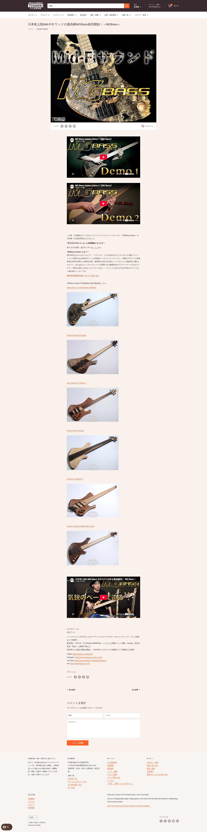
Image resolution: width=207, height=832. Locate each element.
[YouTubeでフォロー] (173, 821)
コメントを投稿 (77, 743)
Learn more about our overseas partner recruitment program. (128, 806)
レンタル (110, 780)
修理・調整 (94, 15)
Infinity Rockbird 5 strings (76, 335)
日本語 (31, 817)
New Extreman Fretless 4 (76, 383)
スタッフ (31, 805)
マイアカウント (155, 7)
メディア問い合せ (113, 777)
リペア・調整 (112, 771)
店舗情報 (31, 799)
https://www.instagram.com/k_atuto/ (88, 657)
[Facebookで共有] (62, 126)
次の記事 (135, 690)
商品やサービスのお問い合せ (157, 774)
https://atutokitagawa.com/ (80, 664)
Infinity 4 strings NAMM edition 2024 (80, 526)
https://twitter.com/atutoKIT (83, 654)
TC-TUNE (71, 788)
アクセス (31, 802)
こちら (95, 247)
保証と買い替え (152, 765)
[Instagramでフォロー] (169, 821)
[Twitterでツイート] (70, 126)
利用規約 (150, 771)
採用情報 (31, 808)
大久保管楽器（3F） (75, 785)
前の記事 (72, 690)
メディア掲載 (112, 774)
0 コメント (150, 126)
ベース (30, 29)
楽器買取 (70, 15)
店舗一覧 (125, 15)
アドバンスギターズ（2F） (77, 781)
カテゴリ (31, 15)
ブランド (44, 15)
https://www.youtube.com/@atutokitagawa (90, 660)
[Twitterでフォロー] (165, 821)
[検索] (126, 5)
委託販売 (83, 15)
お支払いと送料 (152, 762)
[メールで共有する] (74, 126)
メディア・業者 (140, 15)
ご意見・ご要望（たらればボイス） (120, 783)
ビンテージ (57, 15)
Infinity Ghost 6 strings (75, 431)
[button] (173, 5)
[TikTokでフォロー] (177, 821)
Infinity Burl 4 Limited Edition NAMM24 (81, 288)
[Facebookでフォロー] (161, 821)
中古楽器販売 (112, 762)
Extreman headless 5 (75, 479)
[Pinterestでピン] (66, 126)
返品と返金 (151, 768)
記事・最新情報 (110, 15)
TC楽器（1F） (73, 778)
